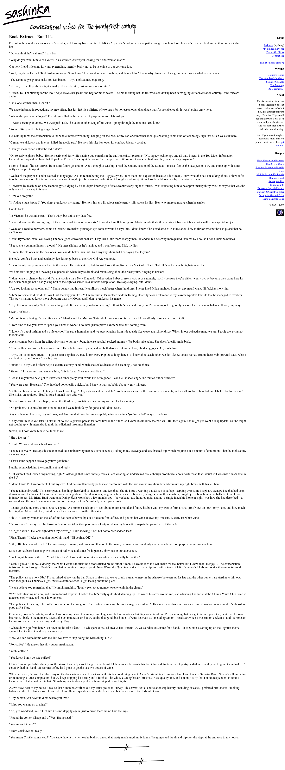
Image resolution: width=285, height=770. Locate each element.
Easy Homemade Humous (270, 160)
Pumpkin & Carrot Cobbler (270, 191)
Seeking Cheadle (275, 81)
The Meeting (277, 85)
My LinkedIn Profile (273, 48)
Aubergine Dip (276, 181)
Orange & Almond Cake (271, 195)
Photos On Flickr (275, 52)
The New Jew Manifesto (271, 78)
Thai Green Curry (275, 164)
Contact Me (278, 55)
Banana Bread (276, 178)
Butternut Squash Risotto (270, 188)
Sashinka (268, 45)
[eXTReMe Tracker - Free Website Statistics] (280, 215)
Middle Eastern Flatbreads (270, 174)
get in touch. (279, 143)
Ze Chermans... (276, 88)
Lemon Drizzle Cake (273, 198)
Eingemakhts (277, 184)
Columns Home (276, 74)
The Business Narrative (272, 62)
